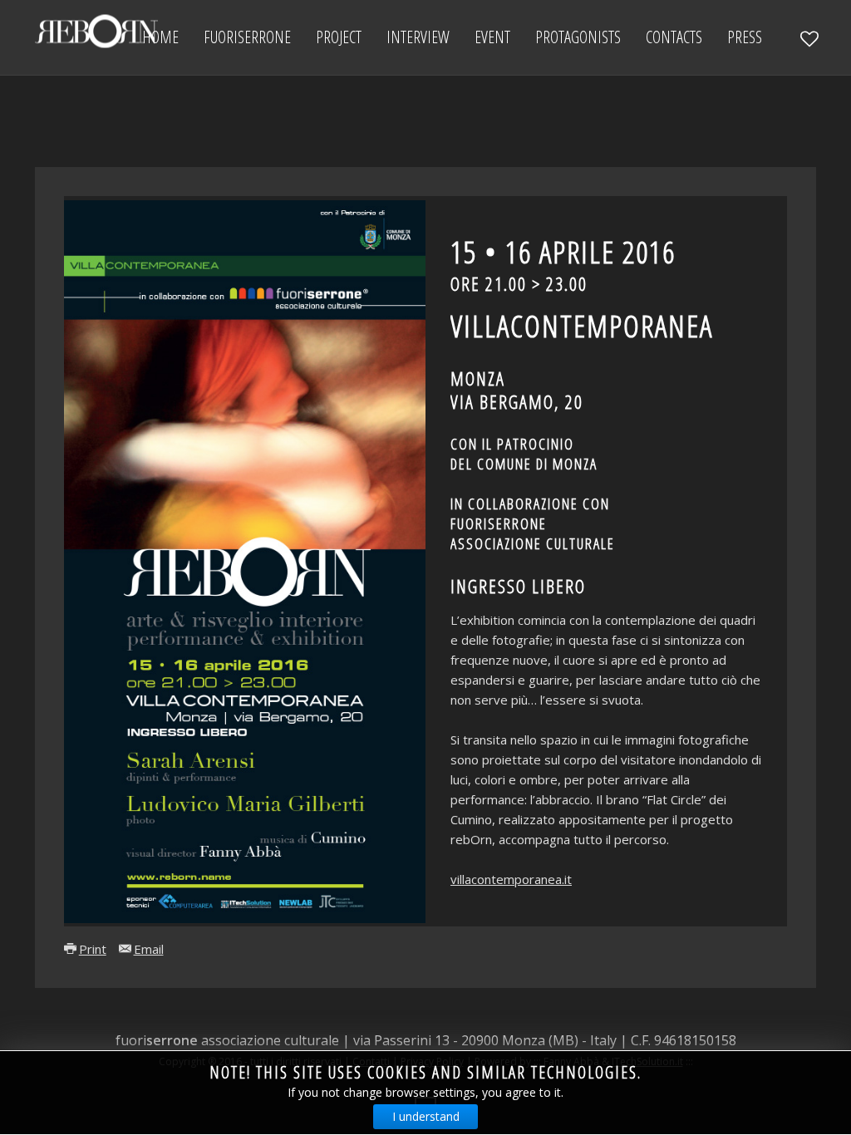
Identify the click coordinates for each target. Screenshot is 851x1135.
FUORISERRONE (247, 37)
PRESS (744, 37)
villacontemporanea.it (511, 879)
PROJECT (339, 37)
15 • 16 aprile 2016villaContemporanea (581, 322)
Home (160, 37)
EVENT (492, 37)
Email (149, 949)
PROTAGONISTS (578, 37)
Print (92, 949)
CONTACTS (674, 37)
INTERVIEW (418, 37)
